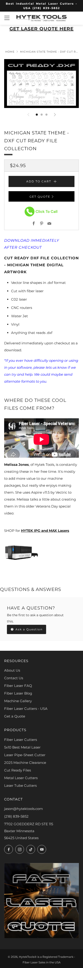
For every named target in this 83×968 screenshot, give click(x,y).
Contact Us (13, 678)
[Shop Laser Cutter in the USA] (21, 552)
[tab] (37, 115)
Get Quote (40, 196)
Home (10, 51)
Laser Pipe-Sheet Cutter (24, 755)
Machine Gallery (18, 701)
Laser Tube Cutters (20, 785)
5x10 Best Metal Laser (22, 747)
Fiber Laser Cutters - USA (25, 708)
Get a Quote (14, 716)
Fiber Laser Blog (18, 693)
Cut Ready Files (17, 770)
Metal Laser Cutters (21, 778)
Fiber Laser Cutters (20, 739)
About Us (12, 670)
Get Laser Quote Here (41, 29)
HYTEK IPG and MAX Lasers (45, 530)
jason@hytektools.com (23, 808)
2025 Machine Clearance (25, 762)
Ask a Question (28, 629)
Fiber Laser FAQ (18, 685)
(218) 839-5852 (16, 816)
